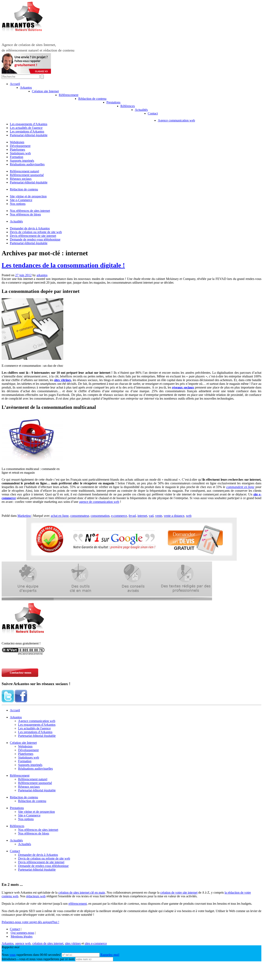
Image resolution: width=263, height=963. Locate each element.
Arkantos (26, 87)
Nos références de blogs (25, 214)
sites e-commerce (96, 943)
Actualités (141, 109)
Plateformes (17, 149)
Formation (16, 157)
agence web (23, 943)
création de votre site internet (178, 892)
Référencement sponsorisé (27, 175)
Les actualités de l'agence (26, 128)
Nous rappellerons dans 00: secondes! (32, 954)
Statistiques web (20, 153)
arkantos (42, 275)
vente (158, 515)
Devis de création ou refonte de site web (36, 232)
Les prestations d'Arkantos (27, 131)
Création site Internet (45, 91)
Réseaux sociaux (21, 178)
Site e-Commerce (21, 200)
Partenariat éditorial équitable (28, 135)
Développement (20, 146)
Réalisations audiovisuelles (27, 164)
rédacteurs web (36, 896)
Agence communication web (176, 120)
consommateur (79, 515)
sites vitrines (62, 380)
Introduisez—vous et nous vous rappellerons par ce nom (38, 959)
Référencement (68, 95)
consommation (100, 515)
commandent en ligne (240, 487)
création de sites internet (47, 943)
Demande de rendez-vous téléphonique (35, 239)
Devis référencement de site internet (33, 235)
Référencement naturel (24, 171)
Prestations (113, 102)
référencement (77, 903)
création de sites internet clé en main (81, 892)
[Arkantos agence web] (24, 636)
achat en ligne (60, 515)
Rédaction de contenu (92, 98)
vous (12, 954)
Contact (153, 113)
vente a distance (174, 515)
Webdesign (17, 142)
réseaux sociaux (183, 387)
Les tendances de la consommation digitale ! (63, 265)
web (188, 515)
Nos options (17, 203)
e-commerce (119, 515)
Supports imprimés (22, 160)
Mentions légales (21, 936)
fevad (132, 515)
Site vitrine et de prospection (28, 196)
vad (151, 515)
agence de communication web (99, 501)
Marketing (24, 515)
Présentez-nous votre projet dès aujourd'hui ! (30, 922)
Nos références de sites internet (30, 210)
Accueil (15, 84)
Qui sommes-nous (22, 932)
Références (127, 106)
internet (142, 515)
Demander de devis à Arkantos (30, 228)
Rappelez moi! (109, 954)
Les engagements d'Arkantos (28, 124)
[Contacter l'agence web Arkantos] (23, 653)
